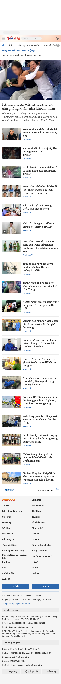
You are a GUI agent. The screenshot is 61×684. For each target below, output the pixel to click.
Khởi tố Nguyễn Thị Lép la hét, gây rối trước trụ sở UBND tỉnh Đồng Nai (40, 362)
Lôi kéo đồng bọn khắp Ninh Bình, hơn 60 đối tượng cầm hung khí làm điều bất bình (39, 476)
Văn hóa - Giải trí (40, 522)
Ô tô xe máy (7, 534)
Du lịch (35, 534)
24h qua (6, 579)
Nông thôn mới (39, 550)
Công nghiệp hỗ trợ (41, 545)
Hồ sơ (35, 562)
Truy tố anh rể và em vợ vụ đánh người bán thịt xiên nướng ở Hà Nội (38, 267)
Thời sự (21, 45)
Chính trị (11, 45)
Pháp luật (27, 178)
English (6, 562)
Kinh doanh (33, 45)
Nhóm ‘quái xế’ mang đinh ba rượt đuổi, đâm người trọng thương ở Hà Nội (40, 381)
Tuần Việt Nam (9, 545)
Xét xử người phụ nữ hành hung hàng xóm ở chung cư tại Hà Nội (41, 305)
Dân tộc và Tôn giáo (51, 45)
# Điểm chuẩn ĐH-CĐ (31, 38)
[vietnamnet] (13, 39)
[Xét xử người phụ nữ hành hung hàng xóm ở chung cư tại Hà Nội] (11, 306)
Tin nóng (27, 140)
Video (35, 567)
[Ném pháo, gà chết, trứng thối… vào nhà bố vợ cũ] (11, 210)
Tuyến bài (15, 586)
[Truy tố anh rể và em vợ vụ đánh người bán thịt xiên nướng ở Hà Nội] (11, 268)
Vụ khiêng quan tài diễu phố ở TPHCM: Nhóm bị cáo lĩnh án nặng (40, 419)
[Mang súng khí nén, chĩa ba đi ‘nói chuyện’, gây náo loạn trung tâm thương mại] (11, 191)
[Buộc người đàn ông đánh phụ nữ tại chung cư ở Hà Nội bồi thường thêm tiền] (11, 344)
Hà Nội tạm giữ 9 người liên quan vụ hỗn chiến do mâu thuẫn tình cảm (38, 457)
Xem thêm (9, 490)
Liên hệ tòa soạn (11, 610)
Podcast (36, 573)
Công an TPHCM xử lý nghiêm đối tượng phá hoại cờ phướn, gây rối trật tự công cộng (40, 400)
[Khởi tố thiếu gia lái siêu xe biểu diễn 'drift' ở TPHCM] (11, 228)
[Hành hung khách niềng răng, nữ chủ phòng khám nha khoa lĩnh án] (30, 80)
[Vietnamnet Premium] (9, 501)
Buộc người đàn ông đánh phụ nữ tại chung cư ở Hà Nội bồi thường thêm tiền (40, 343)
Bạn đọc (36, 539)
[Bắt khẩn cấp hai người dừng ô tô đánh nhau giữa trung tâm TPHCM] (11, 172)
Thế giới (36, 517)
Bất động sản (8, 539)
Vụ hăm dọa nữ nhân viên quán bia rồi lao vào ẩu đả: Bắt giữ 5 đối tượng (40, 324)
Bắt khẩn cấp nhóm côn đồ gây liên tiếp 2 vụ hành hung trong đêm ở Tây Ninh (40, 438)
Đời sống (6, 522)
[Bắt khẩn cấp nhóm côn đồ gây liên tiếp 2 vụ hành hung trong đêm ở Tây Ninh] (11, 440)
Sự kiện (45, 586)
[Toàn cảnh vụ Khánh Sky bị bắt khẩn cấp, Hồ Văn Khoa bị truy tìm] (11, 134)
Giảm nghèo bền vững (13, 550)
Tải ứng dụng (11, 671)
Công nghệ (37, 528)
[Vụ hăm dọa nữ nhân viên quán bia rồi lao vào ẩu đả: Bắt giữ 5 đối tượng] (11, 325)
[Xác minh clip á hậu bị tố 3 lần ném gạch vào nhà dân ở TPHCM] (11, 153)
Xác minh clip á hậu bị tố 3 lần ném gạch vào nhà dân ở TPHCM (40, 151)
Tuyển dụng (50, 671)
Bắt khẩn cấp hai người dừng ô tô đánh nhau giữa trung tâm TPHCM (40, 170)
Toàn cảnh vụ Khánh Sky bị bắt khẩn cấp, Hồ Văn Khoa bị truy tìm (40, 132)
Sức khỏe (6, 528)
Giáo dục (6, 517)
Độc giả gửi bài (31, 671)
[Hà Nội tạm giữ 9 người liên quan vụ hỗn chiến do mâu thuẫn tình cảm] (11, 459)
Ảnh (4, 567)
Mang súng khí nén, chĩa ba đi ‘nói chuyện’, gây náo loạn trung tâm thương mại (40, 189)
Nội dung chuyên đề (42, 556)
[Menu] (4, 38)
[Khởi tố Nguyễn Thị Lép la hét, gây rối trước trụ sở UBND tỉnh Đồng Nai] (11, 363)
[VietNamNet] (3, 45)
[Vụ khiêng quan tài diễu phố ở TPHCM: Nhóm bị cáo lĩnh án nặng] (11, 421)
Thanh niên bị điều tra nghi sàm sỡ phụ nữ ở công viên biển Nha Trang (40, 286)
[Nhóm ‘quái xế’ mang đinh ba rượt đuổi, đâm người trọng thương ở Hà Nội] (11, 382)
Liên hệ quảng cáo (12, 642)
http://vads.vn (17, 660)
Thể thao (36, 511)
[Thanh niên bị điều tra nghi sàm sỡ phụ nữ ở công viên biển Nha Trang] (11, 287)
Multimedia (8, 573)
